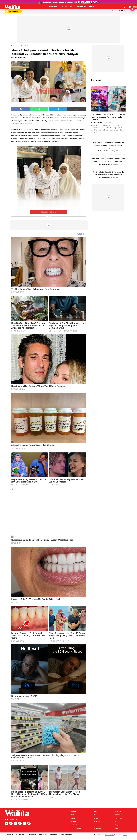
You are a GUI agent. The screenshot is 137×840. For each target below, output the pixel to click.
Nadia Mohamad (104, 164)
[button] (123, 6)
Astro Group (125, 834)
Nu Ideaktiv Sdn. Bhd (109, 834)
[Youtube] (122, 10)
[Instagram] (114, 10)
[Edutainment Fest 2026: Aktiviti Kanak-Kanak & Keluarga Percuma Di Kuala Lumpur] (108, 99)
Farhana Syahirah (97, 122)
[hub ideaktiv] (130, 6)
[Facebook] (112, 10)
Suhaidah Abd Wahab (20, 57)
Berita (27, 46)
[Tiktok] (119, 10)
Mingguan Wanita (17, 46)
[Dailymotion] (124, 10)
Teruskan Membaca (48, 212)
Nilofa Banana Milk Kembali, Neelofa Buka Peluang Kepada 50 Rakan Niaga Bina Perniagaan (108, 145)
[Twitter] (117, 10)
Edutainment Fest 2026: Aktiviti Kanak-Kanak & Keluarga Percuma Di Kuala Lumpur (108, 117)
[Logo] (12, 7)
